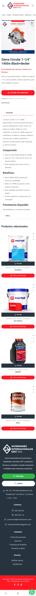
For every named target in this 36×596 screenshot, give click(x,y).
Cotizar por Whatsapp (19, 93)
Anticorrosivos (12, 369)
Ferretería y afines (18, 15)
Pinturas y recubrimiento (23, 267)
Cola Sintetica (18, 321)
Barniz (18, 423)
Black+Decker (5, 103)
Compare (33, 236)
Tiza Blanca (18, 270)
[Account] (18, 593)
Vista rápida (33, 233)
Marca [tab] (8, 216)
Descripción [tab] (9, 113)
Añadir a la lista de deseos (33, 239)
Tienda (9, 15)
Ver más (19, 264)
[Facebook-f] (14, 584)
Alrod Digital (25, 581)
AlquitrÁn (18, 372)
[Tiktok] (21, 584)
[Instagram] (18, 584)
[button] (32, 24)
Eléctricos (28, 15)
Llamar (19, 483)
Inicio (3, 15)
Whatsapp (19, 476)
